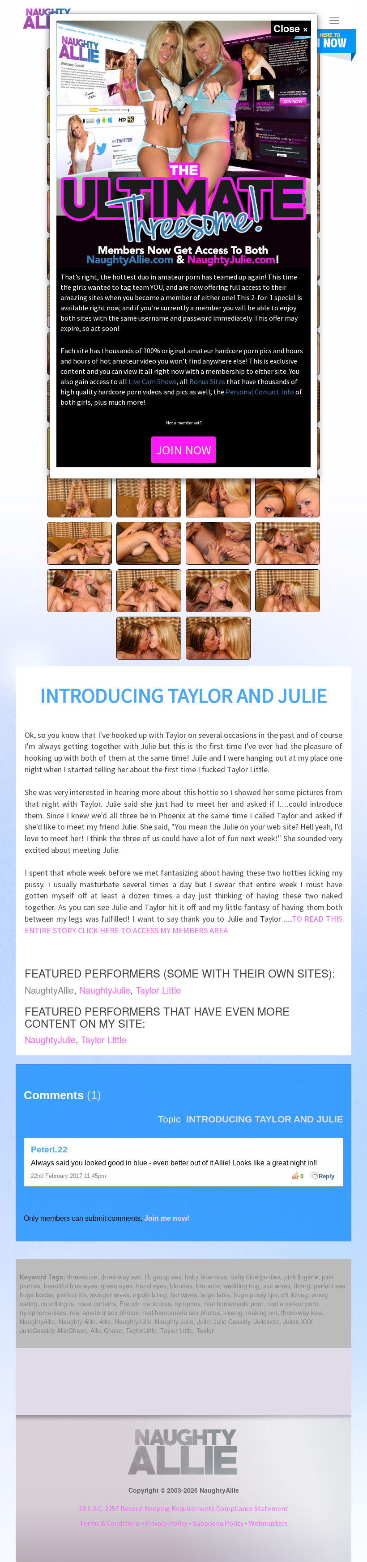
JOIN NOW (183, 450)
